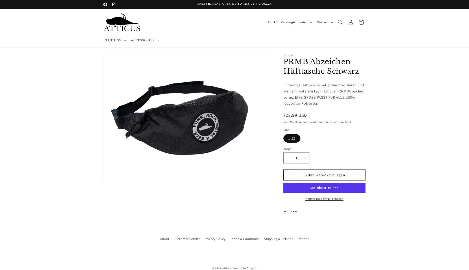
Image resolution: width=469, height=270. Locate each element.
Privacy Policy (215, 239)
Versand (304, 122)
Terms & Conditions (245, 239)
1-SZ (292, 138)
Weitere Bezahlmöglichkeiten (324, 198)
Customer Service (187, 239)
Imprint (303, 239)
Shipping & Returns (278, 239)
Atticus (226, 267)
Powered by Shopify (244, 267)
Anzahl (287, 149)
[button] (114, 40)
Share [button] (293, 212)
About (164, 239)
